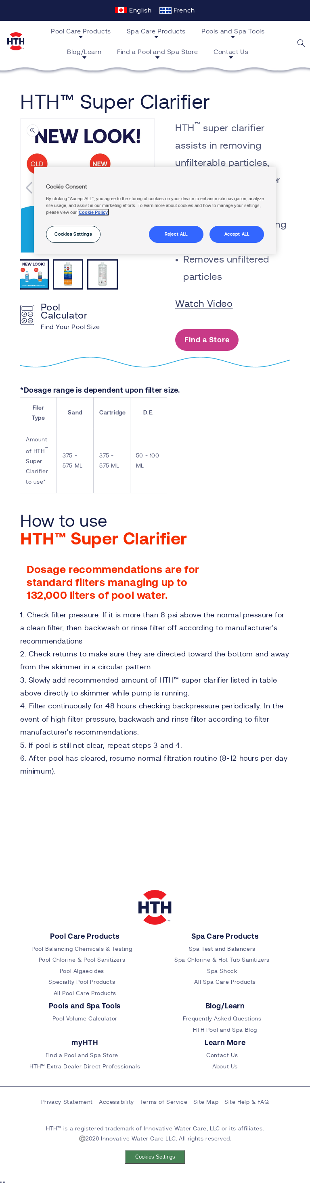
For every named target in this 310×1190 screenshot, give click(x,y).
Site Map (205, 1102)
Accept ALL (236, 234)
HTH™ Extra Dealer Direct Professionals (84, 1067)
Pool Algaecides (82, 971)
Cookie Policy (93, 212)
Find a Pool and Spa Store (82, 1055)
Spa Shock (222, 971)
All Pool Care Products (85, 993)
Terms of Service (164, 1102)
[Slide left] (29, 188)
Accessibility (116, 1102)
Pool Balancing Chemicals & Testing (81, 949)
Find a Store (207, 339)
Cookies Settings (155, 1157)
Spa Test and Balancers (222, 949)
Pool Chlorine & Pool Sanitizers (82, 960)
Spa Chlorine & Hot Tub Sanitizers (222, 960)
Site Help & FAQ (246, 1102)
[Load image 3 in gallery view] (102, 274)
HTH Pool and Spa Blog (225, 1030)
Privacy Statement (67, 1102)
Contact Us (222, 1055)
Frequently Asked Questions (222, 1019)
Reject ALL (176, 234)
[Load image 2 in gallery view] (68, 274)
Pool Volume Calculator (84, 1019)
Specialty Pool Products (81, 982)
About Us (225, 1067)
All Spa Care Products (225, 982)
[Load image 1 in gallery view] (33, 274)
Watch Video (204, 304)
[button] (84, 33)
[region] (155, 210)
